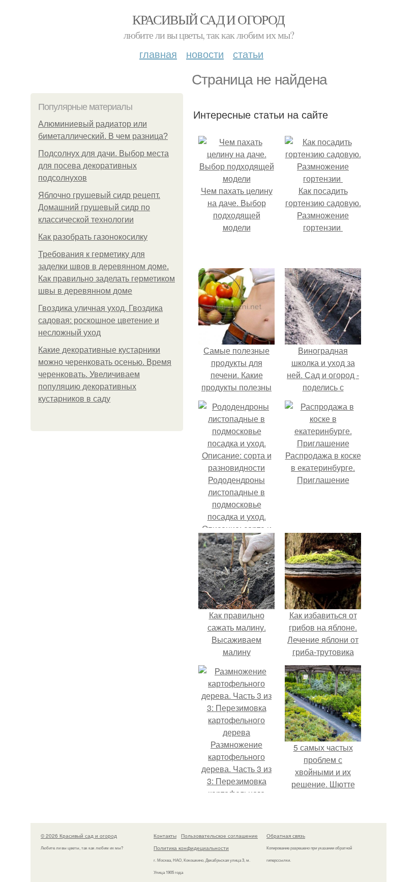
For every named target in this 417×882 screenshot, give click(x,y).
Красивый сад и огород (208, 19)
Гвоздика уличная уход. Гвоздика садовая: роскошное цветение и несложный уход (100, 320)
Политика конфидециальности (191, 847)
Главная (158, 53)
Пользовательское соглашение (219, 835)
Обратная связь (285, 835)
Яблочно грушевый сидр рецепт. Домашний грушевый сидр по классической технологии (99, 207)
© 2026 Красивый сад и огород (79, 835)
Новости (205, 53)
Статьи (248, 53)
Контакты (165, 835)
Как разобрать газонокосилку (92, 237)
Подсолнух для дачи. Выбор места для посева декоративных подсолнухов (103, 165)
